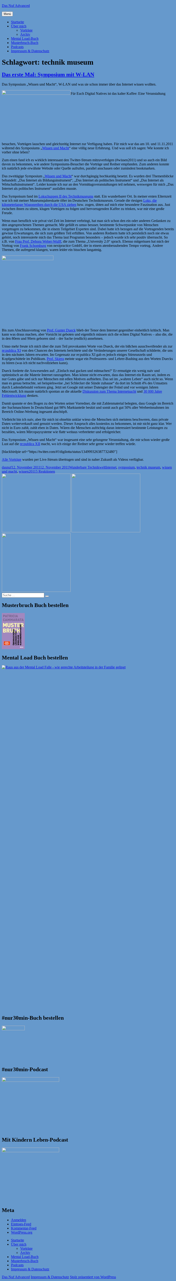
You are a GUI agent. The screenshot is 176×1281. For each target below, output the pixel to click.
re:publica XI (11, 350)
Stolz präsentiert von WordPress (93, 1277)
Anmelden (18, 1220)
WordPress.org (21, 1232)
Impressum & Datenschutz (30, 51)
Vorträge (26, 30)
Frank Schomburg (33, 246)
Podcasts (17, 47)
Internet (110, 467)
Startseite (17, 22)
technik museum (148, 467)
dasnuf (6, 467)
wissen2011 (27, 471)
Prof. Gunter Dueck (61, 330)
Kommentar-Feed (23, 1228)
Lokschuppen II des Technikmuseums (65, 196)
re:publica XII (30, 444)
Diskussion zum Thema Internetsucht (109, 391)
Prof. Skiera (55, 359)
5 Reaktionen (45, 471)
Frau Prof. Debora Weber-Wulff (38, 241)
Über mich (18, 26)
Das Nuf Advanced (16, 6)
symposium (126, 467)
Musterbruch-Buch (24, 43)
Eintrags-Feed (21, 1224)
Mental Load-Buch (24, 38)
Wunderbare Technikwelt (87, 467)
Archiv (25, 34)
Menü (7, 14)
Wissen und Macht (55, 148)
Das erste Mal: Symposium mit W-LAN (48, 75)
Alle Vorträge (11, 459)
